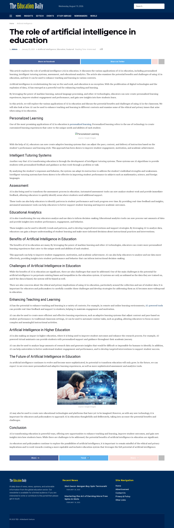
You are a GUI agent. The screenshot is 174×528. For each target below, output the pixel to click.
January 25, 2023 (28, 49)
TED (16, 519)
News (18, 16)
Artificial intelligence (24, 23)
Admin (14, 49)
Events (50, 16)
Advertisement (122, 489)
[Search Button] (161, 6)
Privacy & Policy (123, 496)
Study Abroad (64, 16)
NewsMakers (80, 16)
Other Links (121, 500)
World (93, 16)
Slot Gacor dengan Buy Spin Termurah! (86, 486)
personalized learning (80, 124)
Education (61, 49)
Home (12, 23)
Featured (70, 49)
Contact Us (121, 493)
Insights (28, 16)
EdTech (40, 16)
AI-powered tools (154, 305)
